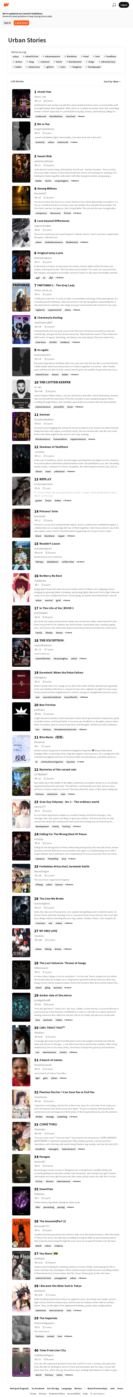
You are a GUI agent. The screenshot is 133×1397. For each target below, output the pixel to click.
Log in (124, 4)
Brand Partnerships (97, 1388)
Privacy (42, 1393)
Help (85, 1393)
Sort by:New (111, 81)
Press (120, 1388)
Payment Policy (57, 1393)
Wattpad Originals (19, 1388)
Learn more (21, 22)
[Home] (57, 5)
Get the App (53, 1388)
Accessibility (73, 1393)
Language (67, 1388)
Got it (7, 22)
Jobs (112, 1388)
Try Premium (37, 1388)
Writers (78, 1388)
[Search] (114, 5)
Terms (33, 1393)
